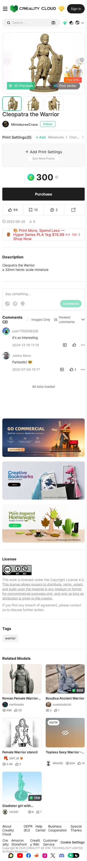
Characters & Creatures (75, 137)
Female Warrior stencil (20, 752)
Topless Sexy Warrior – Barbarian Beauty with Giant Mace (64, 752)
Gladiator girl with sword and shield (16, 806)
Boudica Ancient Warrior (65, 698)
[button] (80, 22)
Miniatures (56, 137)
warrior (10, 638)
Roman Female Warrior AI (20, 698)
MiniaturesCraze (24, 124)
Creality (6, 842)
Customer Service (50, 842)
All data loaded (43, 386)
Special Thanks (76, 828)
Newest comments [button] (67, 319)
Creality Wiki (35, 842)
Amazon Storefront (19, 842)
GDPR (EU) (28, 828)
